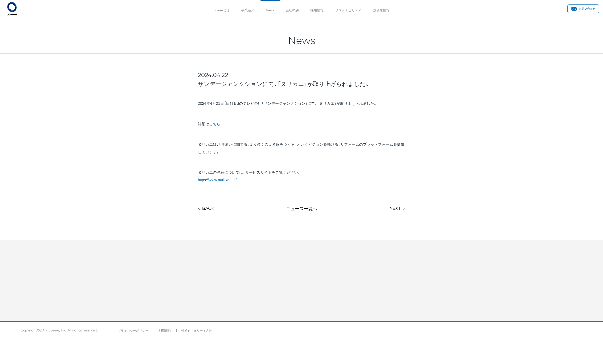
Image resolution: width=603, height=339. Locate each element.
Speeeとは (221, 10)
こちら (214, 123)
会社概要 (292, 10)
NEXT (395, 208)
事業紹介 (247, 10)
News (270, 10)
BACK (208, 208)
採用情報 (317, 10)
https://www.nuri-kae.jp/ (217, 179)
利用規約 (165, 330)
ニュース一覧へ (301, 208)
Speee (12, 9)
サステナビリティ (348, 10)
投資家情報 (381, 10)
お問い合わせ (583, 8)
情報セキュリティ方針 (196, 330)
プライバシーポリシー (133, 330)
